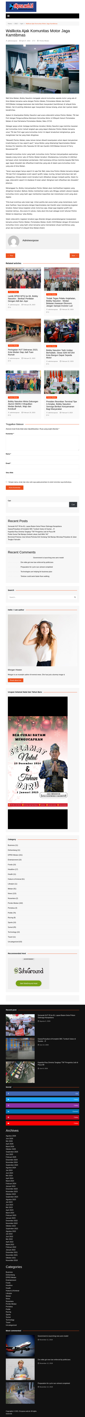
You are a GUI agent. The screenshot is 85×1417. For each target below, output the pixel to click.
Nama (8, 454)
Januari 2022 (10, 1250)
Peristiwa (11, 908)
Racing (10, 917)
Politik (10, 913)
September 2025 (12, 1152)
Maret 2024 (10, 1181)
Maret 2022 (10, 1244)
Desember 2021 (12, 1252)
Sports (10, 922)
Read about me (15, 680)
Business (11, 845)
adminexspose (12, 41)
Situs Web (9, 472)
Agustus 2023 (11, 1199)
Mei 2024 (9, 1175)
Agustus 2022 (11, 1231)
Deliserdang (12, 850)
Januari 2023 (10, 1218)
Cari (9, 501)
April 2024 (9, 1178)
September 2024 (12, 1165)
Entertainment (13, 860)
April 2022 (9, 1242)
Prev (11, 255)
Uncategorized (13, 942)
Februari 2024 (11, 1183)
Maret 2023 (10, 1213)
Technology (12, 932)
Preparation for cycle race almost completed (37, 567)
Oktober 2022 (11, 1226)
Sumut (10, 927)
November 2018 (12, 1260)
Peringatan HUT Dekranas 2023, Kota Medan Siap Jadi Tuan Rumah (23, 352)
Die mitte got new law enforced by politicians (37, 562)
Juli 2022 (9, 1234)
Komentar (10, 434)
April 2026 (9, 1144)
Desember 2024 (12, 1160)
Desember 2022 (12, 1221)
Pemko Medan (44, 41)
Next (73, 255)
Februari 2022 (11, 1247)
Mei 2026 (9, 1141)
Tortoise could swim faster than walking (35, 576)
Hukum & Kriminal (14, 879)
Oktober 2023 (11, 1194)
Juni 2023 (9, 1205)
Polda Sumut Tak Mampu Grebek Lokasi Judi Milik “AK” (28, 534)
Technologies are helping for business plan (36, 572)
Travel (10, 937)
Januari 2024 (10, 1186)
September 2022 (12, 1228)
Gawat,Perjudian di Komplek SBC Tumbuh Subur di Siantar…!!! (31, 529)
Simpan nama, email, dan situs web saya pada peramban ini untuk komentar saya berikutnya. (40, 482)
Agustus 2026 (11, 1136)
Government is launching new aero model (48, 558)
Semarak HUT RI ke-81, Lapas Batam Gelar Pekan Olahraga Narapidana (35, 526)
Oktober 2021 (11, 1258)
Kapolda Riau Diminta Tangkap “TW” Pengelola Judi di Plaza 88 (31, 532)
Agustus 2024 (11, 1168)
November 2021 (12, 1255)
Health (10, 874)
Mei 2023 (9, 1207)
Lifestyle (11, 884)
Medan (10, 889)
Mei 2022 (9, 1239)
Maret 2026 (10, 1146)
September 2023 (12, 1197)
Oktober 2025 (11, 1149)
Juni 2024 (9, 1173)
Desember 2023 (12, 1189)
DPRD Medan (13, 855)
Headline (11, 869)
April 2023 (9, 1210)
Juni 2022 (9, 1236)
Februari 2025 (11, 1157)
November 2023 (12, 1191)
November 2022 (12, 1223)
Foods (10, 864)
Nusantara (12, 898)
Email (8, 463)
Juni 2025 (9, 1154)
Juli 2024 (9, 1170)
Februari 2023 (11, 1215)
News (10, 893)
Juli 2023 (9, 1202)
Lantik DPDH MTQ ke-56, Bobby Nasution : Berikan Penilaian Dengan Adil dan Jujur (23, 298)
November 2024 (12, 1162)
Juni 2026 (9, 1138)
